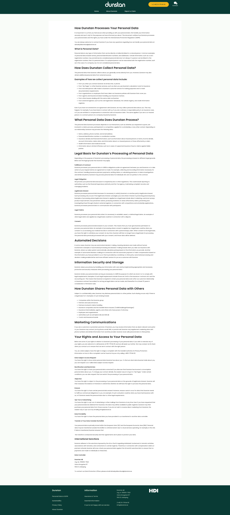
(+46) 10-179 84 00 (159, 4)
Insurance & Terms (91, 496)
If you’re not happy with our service (96, 505)
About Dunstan (111, 11)
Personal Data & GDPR (60, 496)
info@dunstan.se (122, 505)
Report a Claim (130, 11)
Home (96, 11)
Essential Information (91, 501)
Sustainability (56, 501)
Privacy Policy (57, 505)
